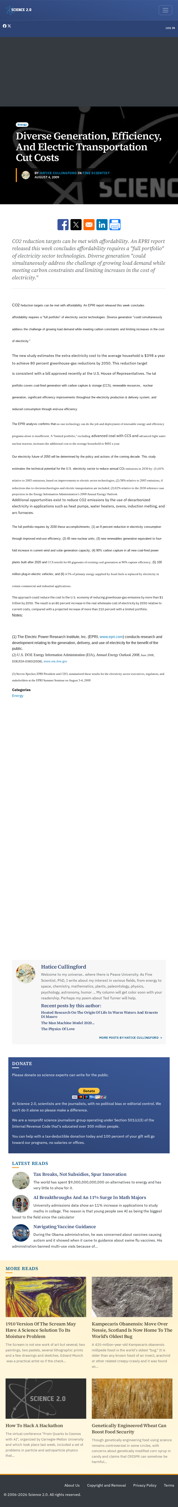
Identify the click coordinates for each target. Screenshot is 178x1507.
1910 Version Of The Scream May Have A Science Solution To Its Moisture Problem (41, 1330)
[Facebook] (5, 26)
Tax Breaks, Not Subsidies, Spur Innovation (79, 1174)
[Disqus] (89, 762)
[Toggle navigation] (165, 10)
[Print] (115, 224)
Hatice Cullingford (58, 173)
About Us (72, 1485)
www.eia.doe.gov (55, 661)
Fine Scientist (96, 173)
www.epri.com (111, 637)
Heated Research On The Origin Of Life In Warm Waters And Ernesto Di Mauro (99, 1014)
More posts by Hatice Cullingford (129, 1038)
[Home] (21, 10)
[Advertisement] (89, 71)
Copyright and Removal (106, 1485)
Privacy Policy (144, 1485)
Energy (22, 124)
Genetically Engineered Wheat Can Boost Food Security (129, 1428)
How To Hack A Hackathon (34, 1425)
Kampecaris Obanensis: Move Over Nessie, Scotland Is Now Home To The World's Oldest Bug (132, 1330)
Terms (169, 1485)
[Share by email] (89, 224)
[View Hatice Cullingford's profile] (26, 175)
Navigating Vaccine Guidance (64, 1226)
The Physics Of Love (58, 1028)
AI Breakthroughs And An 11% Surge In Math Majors (89, 1197)
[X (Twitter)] (9, 26)
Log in (170, 28)
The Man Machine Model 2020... (67, 1022)
